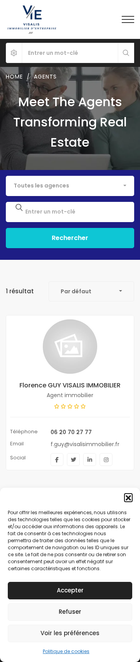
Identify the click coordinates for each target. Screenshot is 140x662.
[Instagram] (106, 459)
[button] (128, 497)
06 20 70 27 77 (71, 432)
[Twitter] (73, 459)
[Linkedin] (89, 459)
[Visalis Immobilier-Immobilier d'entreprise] (31, 19)
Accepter (70, 590)
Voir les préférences (70, 633)
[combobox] (70, 186)
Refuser (70, 612)
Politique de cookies (66, 651)
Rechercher (70, 237)
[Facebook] (57, 459)
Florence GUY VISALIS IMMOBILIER (70, 385)
